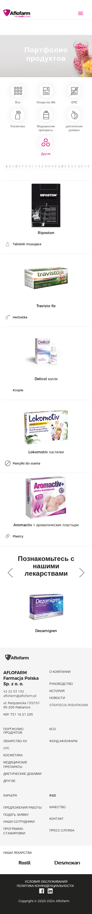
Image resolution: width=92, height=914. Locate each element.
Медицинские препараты (46, 128)
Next (80, 573)
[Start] (16, 13)
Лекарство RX (45, 102)
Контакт (56, 819)
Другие (45, 154)
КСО (52, 729)
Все (17, 102)
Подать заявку (16, 815)
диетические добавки (74, 128)
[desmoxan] (50, 862)
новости (57, 698)
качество (57, 807)
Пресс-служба (61, 830)
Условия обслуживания (46, 882)
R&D (52, 795)
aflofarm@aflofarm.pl (19, 696)
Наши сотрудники (19, 822)
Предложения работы (22, 807)
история (57, 691)
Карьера (10, 795)
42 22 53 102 (13, 691)
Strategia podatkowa (68, 705)
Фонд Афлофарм (63, 741)
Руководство (61, 684)
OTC (74, 102)
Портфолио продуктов (13, 730)
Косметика (17, 126)
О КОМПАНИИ (60, 672)
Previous (11, 573)
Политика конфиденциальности (45, 886)
